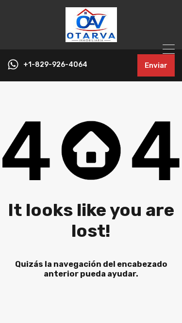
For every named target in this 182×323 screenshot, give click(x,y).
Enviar (156, 65)
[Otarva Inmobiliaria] (91, 37)
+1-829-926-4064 (55, 65)
